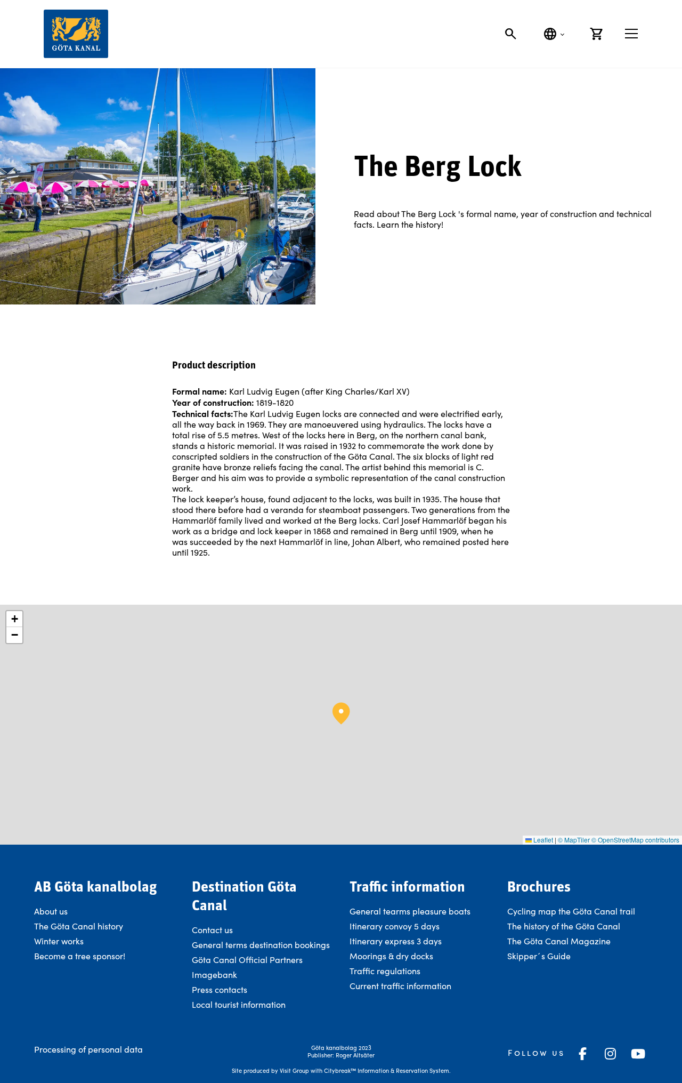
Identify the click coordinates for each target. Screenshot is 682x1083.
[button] (341, 713)
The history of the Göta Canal (563, 926)
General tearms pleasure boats (410, 911)
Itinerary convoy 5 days (395, 926)
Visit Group (294, 1070)
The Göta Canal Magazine (559, 940)
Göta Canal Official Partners (247, 959)
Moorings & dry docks (391, 955)
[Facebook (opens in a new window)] (582, 1053)
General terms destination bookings (261, 944)
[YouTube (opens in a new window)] (638, 1053)
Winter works (59, 940)
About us (51, 911)
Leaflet (542, 839)
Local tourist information (239, 1004)
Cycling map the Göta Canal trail (571, 911)
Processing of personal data (88, 1049)
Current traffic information (400, 985)
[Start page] (76, 34)
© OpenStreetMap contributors (635, 839)
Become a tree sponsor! (79, 955)
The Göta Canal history (78, 926)
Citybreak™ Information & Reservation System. (387, 1070)
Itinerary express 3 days (396, 940)
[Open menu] (631, 33)
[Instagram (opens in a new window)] (610, 1053)
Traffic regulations (385, 970)
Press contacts (219, 989)
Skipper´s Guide (539, 955)
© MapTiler (574, 839)
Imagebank (214, 974)
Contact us (212, 929)
